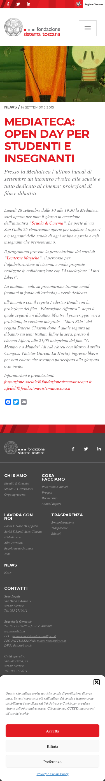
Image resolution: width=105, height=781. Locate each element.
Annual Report (51, 503)
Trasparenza (67, 514)
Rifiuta (52, 746)
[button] (96, 682)
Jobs (7, 553)
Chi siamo (15, 475)
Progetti (47, 492)
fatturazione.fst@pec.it (51, 640)
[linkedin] (28, 4)
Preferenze (52, 761)
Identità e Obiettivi (16, 483)
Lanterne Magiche (23, 258)
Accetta (52, 731)
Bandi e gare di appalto (21, 526)
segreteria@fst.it (14, 631)
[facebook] (8, 4)
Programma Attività (55, 486)
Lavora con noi (18, 516)
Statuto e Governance (18, 488)
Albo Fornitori (13, 542)
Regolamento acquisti (18, 548)
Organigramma (14, 494)
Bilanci (55, 533)
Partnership (49, 498)
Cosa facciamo (53, 477)
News (10, 565)
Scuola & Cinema (47, 223)
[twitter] (18, 4)
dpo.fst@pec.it (22, 645)
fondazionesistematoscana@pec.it (34, 636)
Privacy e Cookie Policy (53, 774)
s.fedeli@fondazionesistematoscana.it (37, 388)
